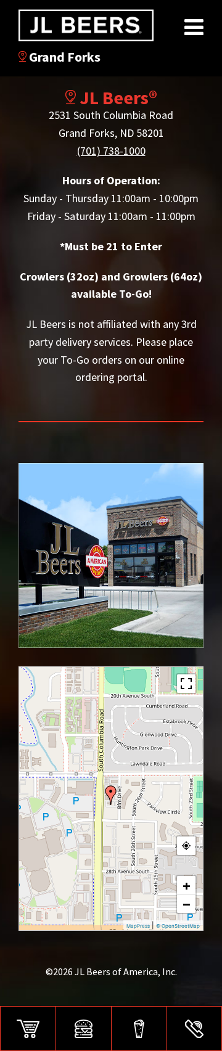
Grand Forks (64, 56)
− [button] (186, 904)
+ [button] (186, 885)
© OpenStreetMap (178, 926)
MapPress (138, 926)
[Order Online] (28, 1028)
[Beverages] (138, 1028)
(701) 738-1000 (111, 151)
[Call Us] (194, 1028)
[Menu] (83, 1028)
